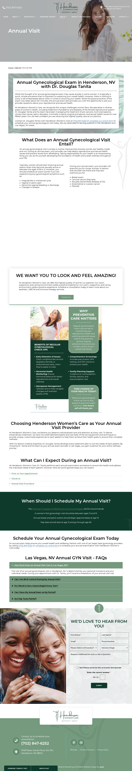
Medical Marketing (65, 767)
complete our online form (47, 546)
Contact (123, 17)
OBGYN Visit (44, 768)
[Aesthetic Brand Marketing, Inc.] (102, 767)
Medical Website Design (87, 767)
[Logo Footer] (66, 716)
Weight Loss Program (80, 17)
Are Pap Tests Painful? (25, 599)
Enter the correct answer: (99, 672)
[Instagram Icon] (81, 742)
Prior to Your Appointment (25, 473)
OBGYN (62, 17)
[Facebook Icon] (74, 742)
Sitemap (73, 750)
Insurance (110, 17)
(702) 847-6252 (14, 7)
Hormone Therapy (47, 17)
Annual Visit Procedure (23, 484)
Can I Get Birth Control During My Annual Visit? (37, 579)
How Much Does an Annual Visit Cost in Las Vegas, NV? (41, 565)
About (15, 17)
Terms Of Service (87, 750)
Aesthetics (29, 17)
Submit (99, 685)
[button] (65, 473)
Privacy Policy (102, 750)
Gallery (98, 17)
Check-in (16, 478)
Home (5, 17)
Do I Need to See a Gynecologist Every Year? (36, 586)
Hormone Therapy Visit (17, 768)
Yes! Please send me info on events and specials (100, 668)
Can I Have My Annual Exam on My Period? (35, 592)
